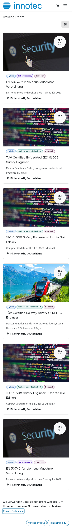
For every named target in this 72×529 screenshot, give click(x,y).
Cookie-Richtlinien (13, 511)
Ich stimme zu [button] (58, 522)
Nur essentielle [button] (36, 522)
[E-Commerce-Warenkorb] (57, 5)
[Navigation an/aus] (65, 6)
